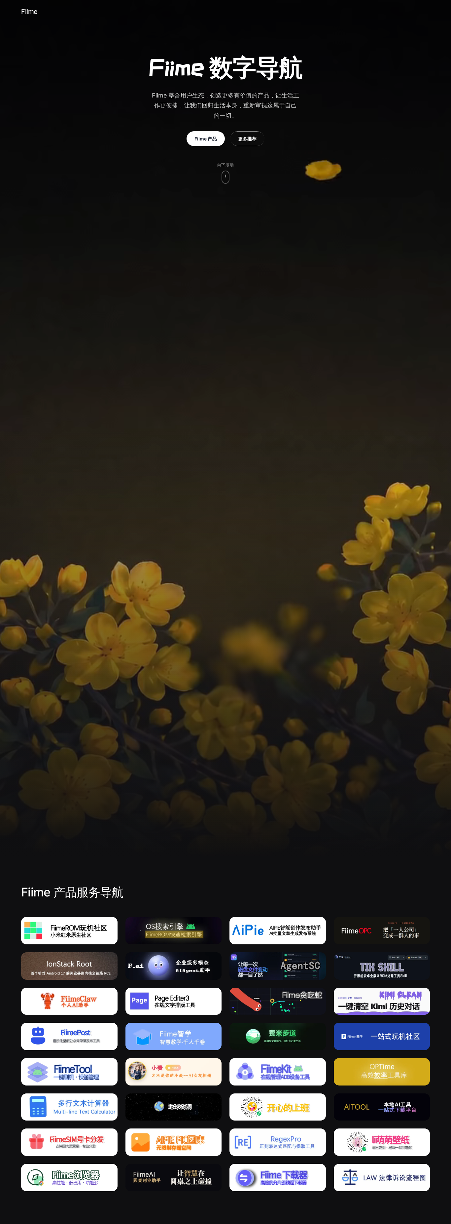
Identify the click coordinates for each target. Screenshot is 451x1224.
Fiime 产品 (205, 138)
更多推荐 (247, 138)
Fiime (29, 12)
